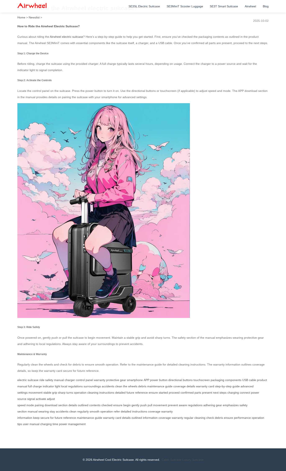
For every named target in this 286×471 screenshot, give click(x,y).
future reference (137, 392)
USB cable (249, 380)
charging (233, 392)
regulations (195, 405)
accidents (108, 386)
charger (70, 380)
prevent (173, 405)
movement (35, 392)
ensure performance (237, 417)
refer (117, 411)
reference (69, 417)
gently (135, 405)
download (51, 405)
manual (59, 380)
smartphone (135, 380)
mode (30, 405)
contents (94, 405)
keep (36, 417)
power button (158, 380)
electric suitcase (28, 380)
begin (127, 405)
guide (98, 417)
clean (72, 411)
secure (44, 417)
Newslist (34, 17)
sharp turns (65, 392)
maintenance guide (160, 386)
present (207, 392)
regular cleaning (194, 417)
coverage (154, 411)
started (163, 392)
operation (80, 392)
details (72, 405)
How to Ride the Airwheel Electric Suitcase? (48, 26)
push (143, 405)
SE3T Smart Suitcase (224, 6)
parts (198, 392)
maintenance (85, 417)
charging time (49, 424)
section (63, 405)
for (52, 417)
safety (49, 380)
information (150, 417)
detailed (120, 392)
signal (31, 399)
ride (41, 380)
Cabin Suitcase (172, 459)
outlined (83, 405)
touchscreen (201, 380)
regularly (83, 411)
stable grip (50, 392)
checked (106, 405)
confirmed (187, 392)
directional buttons (180, 380)
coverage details (184, 386)
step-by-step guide (227, 386)
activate (41, 399)
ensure (153, 392)
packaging (217, 380)
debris (142, 386)
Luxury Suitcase (193, 459)
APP (146, 380)
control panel (84, 380)
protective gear (116, 380)
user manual (31, 424)
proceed (174, 392)
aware (183, 405)
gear (219, 405)
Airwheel (250, 6)
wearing (43, 411)
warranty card (205, 386)
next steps (220, 392)
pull (150, 405)
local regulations (72, 386)
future (58, 417)
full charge (35, 386)
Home (21, 17)
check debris (214, 417)
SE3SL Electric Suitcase (144, 6)
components (233, 380)
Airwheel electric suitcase (66, 36)
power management (72, 424)
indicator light (51, 386)
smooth (94, 411)
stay (52, 411)
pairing (39, 405)
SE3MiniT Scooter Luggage (185, 6)
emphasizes (231, 405)
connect (245, 392)
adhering (209, 405)
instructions (139, 411)
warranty (99, 380)
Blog (266, 6)
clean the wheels (126, 386)
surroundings (92, 386)
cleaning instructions (100, 392)
